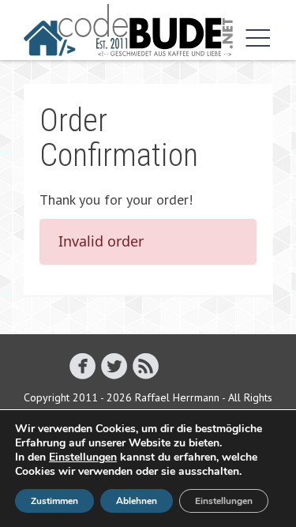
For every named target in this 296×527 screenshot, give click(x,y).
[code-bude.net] (128, 30)
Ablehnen (136, 501)
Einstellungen (83, 457)
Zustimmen (54, 501)
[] (114, 365)
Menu (254, 38)
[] (146, 365)
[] (82, 365)
